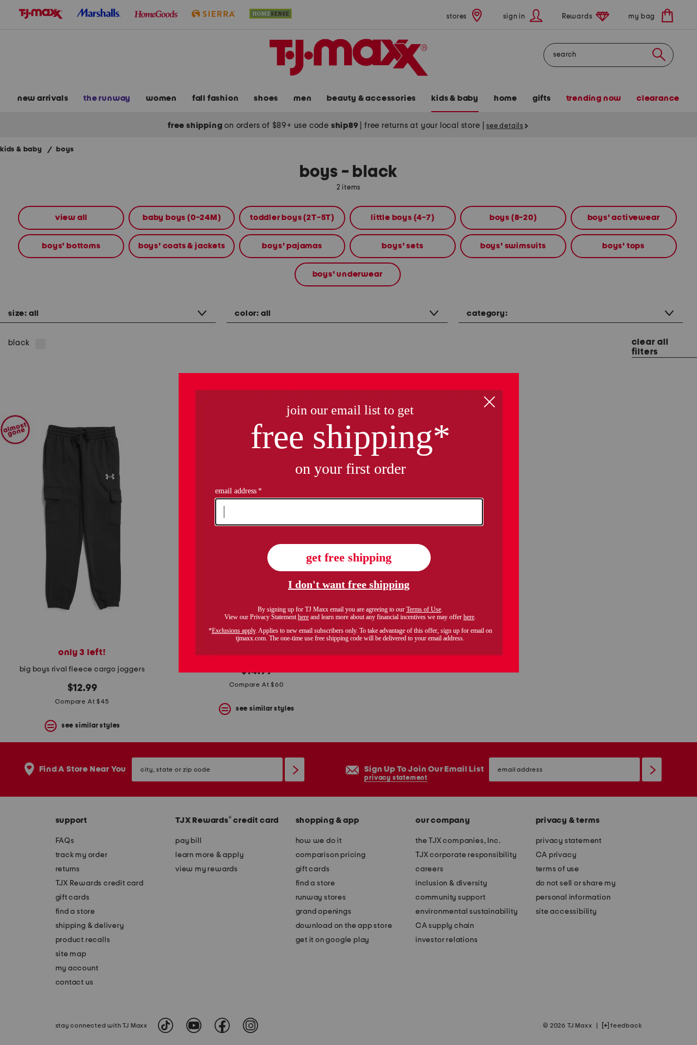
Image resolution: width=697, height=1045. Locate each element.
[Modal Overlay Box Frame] (349, 523)
